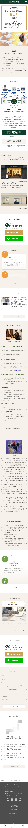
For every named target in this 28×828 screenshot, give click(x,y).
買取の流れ (7, 789)
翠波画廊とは (7, 786)
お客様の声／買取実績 (9, 791)
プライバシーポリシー (18, 793)
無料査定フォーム (17, 784)
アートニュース (16, 789)
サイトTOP (7, 784)
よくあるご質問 (16, 786)
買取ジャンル (7, 793)
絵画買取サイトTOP (4, 780)
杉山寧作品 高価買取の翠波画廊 (15, 780)
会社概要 (15, 795)
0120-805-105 (15, 226)
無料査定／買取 (7, 795)
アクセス (15, 791)
